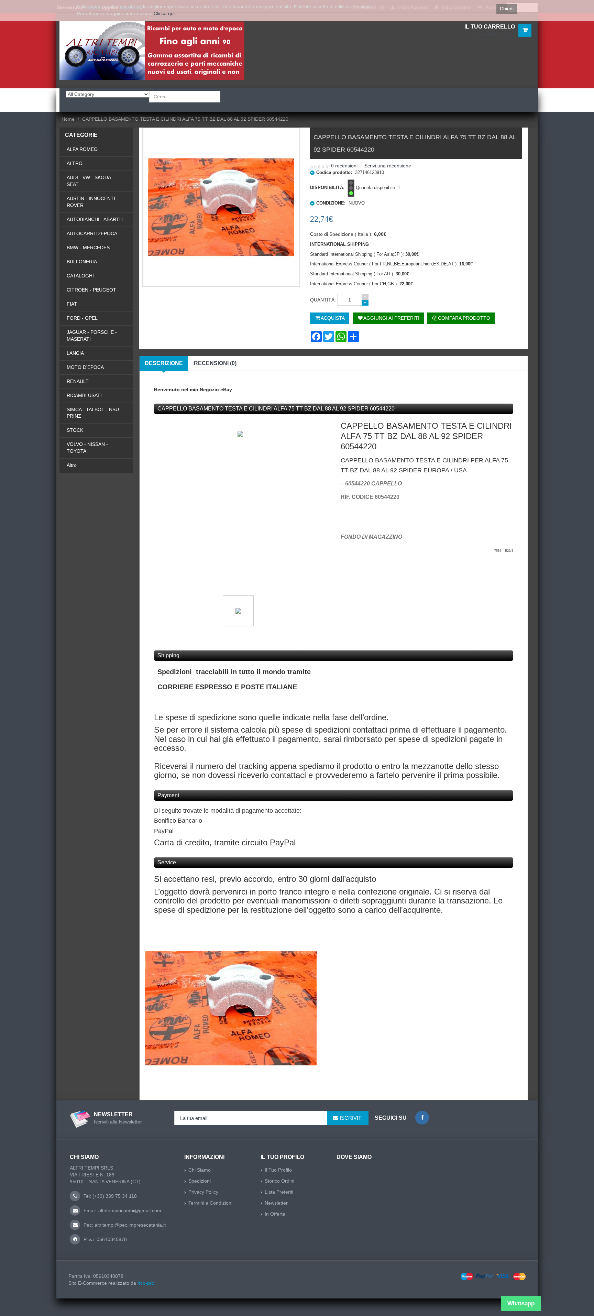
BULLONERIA (82, 261)
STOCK (75, 430)
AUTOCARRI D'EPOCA (92, 233)
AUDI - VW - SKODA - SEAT (90, 181)
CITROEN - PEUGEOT (91, 290)
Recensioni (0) (215, 363)
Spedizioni (199, 1181)
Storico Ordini (279, 1181)
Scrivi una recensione (387, 165)
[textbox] (184, 96)
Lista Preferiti (279, 1192)
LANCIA (75, 353)
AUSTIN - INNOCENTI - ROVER (92, 202)
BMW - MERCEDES (88, 247)
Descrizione (164, 363)
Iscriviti (351, 1118)
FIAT (72, 304)
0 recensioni (344, 165)
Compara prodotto (464, 318)
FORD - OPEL (82, 318)
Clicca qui (164, 13)
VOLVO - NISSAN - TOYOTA (87, 447)
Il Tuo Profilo (278, 1170)
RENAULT (78, 381)
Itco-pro (146, 1283)
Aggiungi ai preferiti (391, 318)
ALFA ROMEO (82, 149)
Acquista (333, 318)
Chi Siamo (199, 1170)
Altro (72, 465)
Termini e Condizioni (210, 1203)
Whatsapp (521, 1303)
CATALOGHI (80, 275)
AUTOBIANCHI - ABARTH (95, 219)
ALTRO (74, 163)
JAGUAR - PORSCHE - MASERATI (92, 335)
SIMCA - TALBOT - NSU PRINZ (93, 413)
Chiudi (507, 8)
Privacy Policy (203, 1192)
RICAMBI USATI (84, 395)
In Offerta (275, 1214)
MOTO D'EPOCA (85, 367)
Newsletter (276, 1203)
